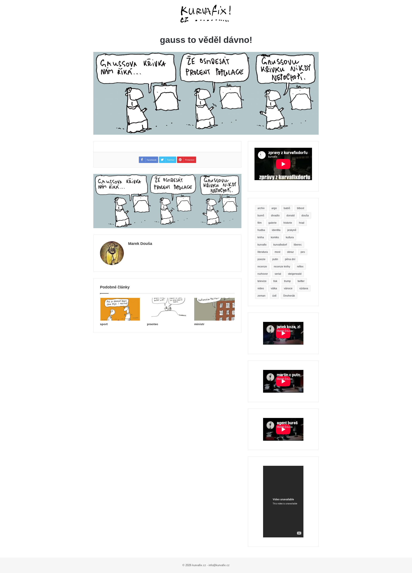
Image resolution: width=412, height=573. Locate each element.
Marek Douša (140, 243)
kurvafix (262, 244)
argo (274, 208)
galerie (272, 222)
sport (104, 324)
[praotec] (167, 309)
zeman (261, 295)
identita (276, 230)
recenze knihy (282, 266)
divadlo (275, 215)
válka (274, 288)
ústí (274, 295)
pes (303, 251)
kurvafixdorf (280, 244)
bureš (261, 215)
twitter (301, 281)
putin (275, 259)
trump (287, 281)
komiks (275, 237)
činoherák (289, 295)
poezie (261, 259)
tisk (275, 281)
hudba (261, 230)
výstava (303, 288)
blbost (300, 208)
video (261, 288)
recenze (262, 266)
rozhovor (263, 273)
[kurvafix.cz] (206, 14)
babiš (287, 208)
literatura (263, 251)
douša (305, 215)
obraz (290, 251)
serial (278, 273)
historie (287, 222)
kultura (290, 237)
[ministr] (214, 309)
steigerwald (294, 273)
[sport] (120, 309)
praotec (152, 324)
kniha (261, 237)
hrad (301, 222)
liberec (298, 244)
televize (262, 281)
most (277, 251)
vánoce (288, 288)
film (260, 222)
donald (290, 215)
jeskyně (291, 230)
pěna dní (290, 259)
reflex (300, 266)
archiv (261, 208)
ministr (199, 324)
